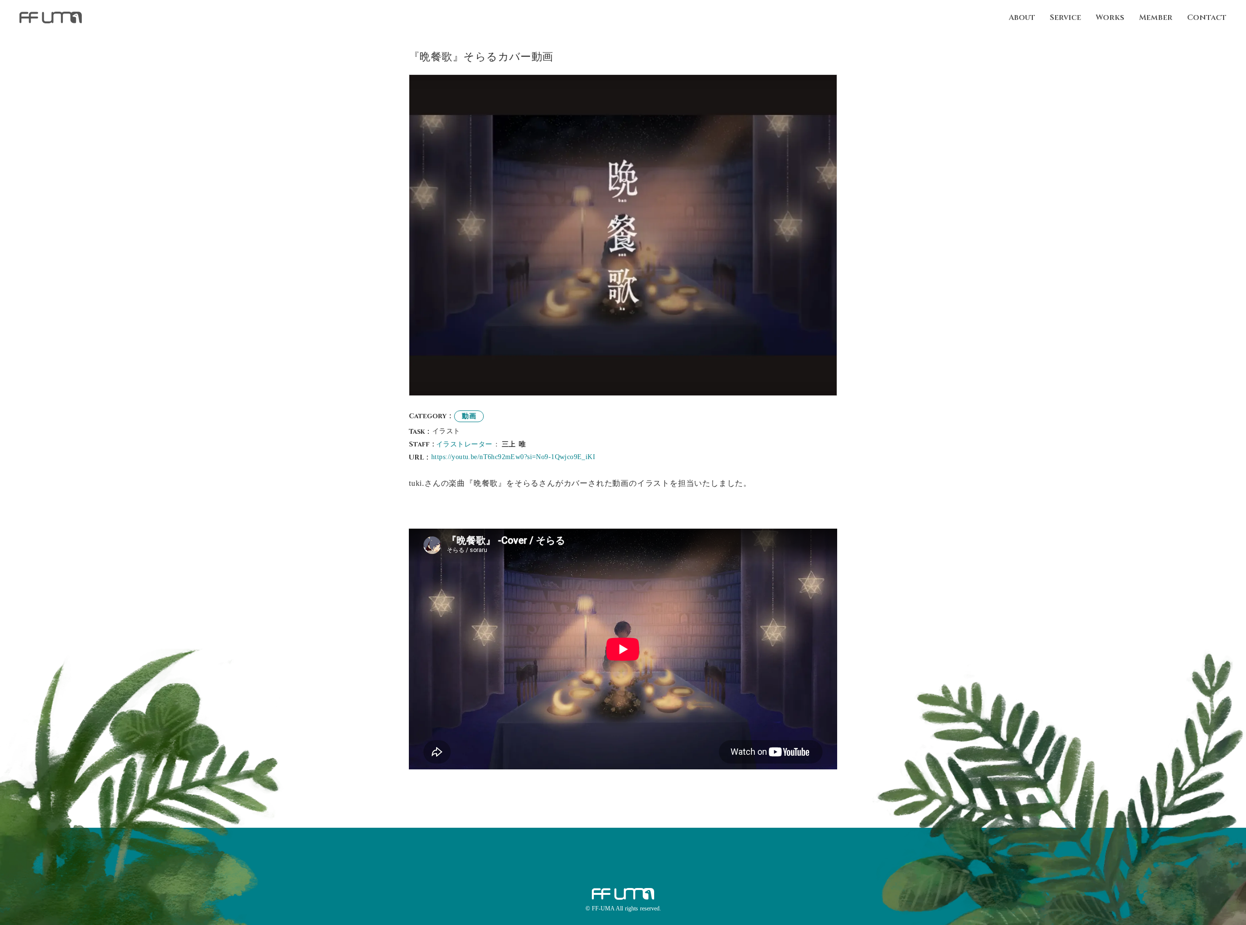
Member (1156, 17)
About (1021, 17)
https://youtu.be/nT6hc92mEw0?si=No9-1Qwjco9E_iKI (513, 457)
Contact (1207, 17)
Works (1110, 17)
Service (1065, 17)
